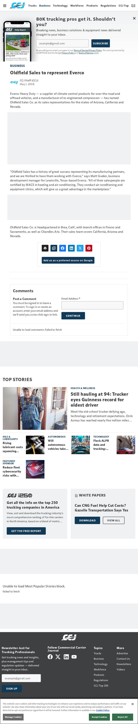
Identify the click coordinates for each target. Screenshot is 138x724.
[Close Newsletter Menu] (134, 18)
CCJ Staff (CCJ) (29, 80)
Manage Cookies (13, 717)
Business (17, 66)
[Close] (132, 704)
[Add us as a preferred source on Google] (53, 248)
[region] (69, 711)
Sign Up (11, 688)
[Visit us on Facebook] (50, 656)
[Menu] (5, 5)
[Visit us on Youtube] (74, 656)
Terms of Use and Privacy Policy (88, 50)
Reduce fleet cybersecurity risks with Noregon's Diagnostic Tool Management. (12, 472)
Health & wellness (83, 388)
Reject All (122, 717)
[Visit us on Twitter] (58, 656)
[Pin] (88, 248)
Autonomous (56, 436)
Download (87, 520)
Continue (73, 315)
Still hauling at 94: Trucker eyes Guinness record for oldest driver (99, 399)
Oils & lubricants (10, 437)
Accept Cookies (99, 717)
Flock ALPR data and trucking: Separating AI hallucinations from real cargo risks (103, 445)
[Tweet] (80, 248)
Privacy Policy (68, 52)
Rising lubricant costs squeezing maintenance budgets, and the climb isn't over (13, 447)
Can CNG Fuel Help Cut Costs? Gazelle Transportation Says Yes (101, 507)
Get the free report (26, 531)
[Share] (62, 248)
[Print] (45, 248)
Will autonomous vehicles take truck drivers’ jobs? (57, 445)
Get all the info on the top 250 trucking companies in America (33, 505)
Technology (101, 436)
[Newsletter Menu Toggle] (133, 5)
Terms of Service (86, 52)
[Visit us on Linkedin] (66, 656)
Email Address (70, 298)
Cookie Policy (102, 710)
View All (113, 520)
